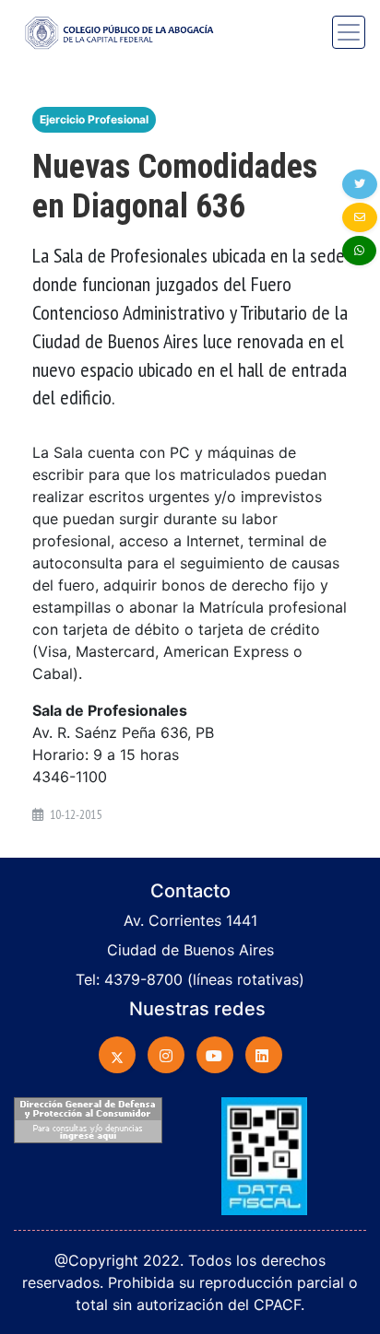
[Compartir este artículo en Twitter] (359, 184)
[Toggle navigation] (348, 32)
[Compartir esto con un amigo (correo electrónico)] (359, 217)
